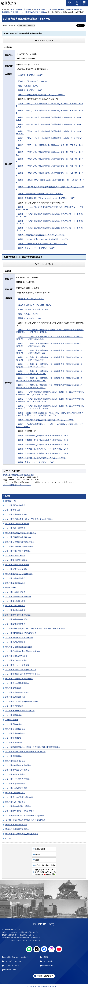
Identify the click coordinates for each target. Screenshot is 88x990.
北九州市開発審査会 (13, 738)
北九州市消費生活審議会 (15, 578)
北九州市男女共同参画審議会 (17, 683)
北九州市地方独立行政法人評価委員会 (20, 533)
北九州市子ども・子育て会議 (17, 665)
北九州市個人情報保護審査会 (17, 524)
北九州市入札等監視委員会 (16, 514)
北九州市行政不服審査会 (15, 802)
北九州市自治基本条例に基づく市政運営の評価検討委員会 (29, 519)
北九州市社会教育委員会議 (16, 788)
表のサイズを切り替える (44, 40)
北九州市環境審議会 (13, 688)
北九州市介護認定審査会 (15, 606)
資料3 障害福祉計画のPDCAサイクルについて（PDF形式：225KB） (47, 198)
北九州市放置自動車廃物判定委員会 (19, 711)
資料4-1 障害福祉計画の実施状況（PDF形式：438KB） (41, 235)
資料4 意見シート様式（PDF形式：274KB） (37, 462)
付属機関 (14, 12)
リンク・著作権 (47, 961)
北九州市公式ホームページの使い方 (16, 957)
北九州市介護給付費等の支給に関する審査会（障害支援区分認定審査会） (35, 628)
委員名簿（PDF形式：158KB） (31, 90)
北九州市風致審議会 (13, 715)
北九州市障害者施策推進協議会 (33, 12)
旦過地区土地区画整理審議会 (17, 829)
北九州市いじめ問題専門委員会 (18, 779)
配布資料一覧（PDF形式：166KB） (33, 81)
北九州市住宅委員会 (13, 756)
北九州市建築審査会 (13, 743)
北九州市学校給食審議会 (15, 774)
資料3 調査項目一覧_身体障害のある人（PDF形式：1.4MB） (44, 436)
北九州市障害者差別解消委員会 (18, 806)
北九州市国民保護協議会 (15, 505)
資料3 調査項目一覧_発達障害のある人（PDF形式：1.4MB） (44, 453)
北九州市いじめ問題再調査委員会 (19, 679)
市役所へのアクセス (45, 976)
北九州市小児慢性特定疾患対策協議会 (20, 670)
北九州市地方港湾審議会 (15, 761)
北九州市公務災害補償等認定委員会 (19, 542)
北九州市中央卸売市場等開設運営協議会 (21, 702)
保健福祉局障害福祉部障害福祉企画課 (18, 475)
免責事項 (45, 957)
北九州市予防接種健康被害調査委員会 (20, 633)
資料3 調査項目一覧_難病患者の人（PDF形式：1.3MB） (42, 458)
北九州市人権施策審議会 (15, 642)
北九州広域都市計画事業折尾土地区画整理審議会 (25, 752)
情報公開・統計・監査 (42, 9)
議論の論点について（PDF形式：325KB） (35, 305)
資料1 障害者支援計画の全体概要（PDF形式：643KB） (41, 95)
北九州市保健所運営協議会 (16, 656)
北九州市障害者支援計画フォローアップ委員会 (24, 816)
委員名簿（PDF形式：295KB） (31, 318)
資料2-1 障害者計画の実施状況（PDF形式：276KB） (40, 194)
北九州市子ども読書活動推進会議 (19, 797)
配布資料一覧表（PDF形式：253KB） (34, 309)
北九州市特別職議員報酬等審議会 (19, 546)
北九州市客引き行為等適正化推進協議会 (21, 834)
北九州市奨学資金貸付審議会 (17, 770)
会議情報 (5, 12)
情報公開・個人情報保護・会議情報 (68, 9)
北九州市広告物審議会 (14, 706)
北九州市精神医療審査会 (15, 624)
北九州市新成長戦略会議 (15, 697)
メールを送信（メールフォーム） (17, 485)
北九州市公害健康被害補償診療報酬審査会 (22, 651)
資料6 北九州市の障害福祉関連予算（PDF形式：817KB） (42, 244)
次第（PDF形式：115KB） (29, 314)
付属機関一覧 (10, 501)
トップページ (16, 9)
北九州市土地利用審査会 (15, 733)
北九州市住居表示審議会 (15, 556)
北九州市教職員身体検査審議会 (18, 765)
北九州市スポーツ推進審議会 (17, 565)
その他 (8, 838)
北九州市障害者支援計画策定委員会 (19, 811)
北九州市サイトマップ (11, 965)
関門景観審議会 (11, 720)
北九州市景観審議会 (13, 724)
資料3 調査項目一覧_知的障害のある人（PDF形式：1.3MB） (44, 440)
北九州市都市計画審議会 (15, 729)
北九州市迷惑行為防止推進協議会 (19, 574)
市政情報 (27, 9)
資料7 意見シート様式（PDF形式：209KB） (37, 248)
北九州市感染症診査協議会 (16, 660)
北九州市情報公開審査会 (15, 528)
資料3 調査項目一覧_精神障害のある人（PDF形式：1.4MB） (44, 445)
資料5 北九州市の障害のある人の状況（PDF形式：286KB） (43, 239)
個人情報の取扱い (48, 965)
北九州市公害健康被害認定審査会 (19, 647)
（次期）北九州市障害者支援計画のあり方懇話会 (25, 820)
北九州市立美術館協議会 (15, 583)
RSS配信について (10, 969)
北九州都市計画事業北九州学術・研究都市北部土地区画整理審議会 (32, 747)
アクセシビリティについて (13, 961)
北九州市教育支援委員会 (15, 784)
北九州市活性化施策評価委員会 (18, 551)
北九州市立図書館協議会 (15, 793)
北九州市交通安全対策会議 (16, 569)
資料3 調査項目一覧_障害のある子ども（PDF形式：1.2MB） (44, 449)
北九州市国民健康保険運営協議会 (19, 638)
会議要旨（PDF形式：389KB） (31, 75)
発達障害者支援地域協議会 (16, 825)
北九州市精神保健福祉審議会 (17, 619)
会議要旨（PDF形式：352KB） (31, 299)
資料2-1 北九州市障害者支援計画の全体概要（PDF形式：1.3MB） (46, 420)
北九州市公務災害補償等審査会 (18, 537)
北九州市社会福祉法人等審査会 (18, 597)
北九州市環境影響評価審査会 (17, 692)
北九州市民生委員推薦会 (15, 601)
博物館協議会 (10, 587)
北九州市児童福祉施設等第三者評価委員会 (22, 674)
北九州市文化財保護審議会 (16, 560)
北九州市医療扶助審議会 (15, 610)
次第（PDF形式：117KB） (29, 86)
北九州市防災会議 (12, 510)
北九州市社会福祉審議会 (15, 592)
